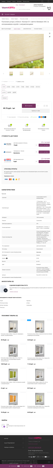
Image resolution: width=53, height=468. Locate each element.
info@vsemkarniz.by (37, 450)
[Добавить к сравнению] (49, 36)
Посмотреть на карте (33, 443)
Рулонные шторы (4, 302)
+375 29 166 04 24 (38, 4)
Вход (17, 4)
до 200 (14, 92)
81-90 (27, 86)
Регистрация (22, 4)
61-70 (18, 86)
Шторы (28, 302)
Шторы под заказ (4, 305)
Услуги (13, 1)
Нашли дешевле (12, 117)
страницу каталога (25, 287)
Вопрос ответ (26, 1)
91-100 (32, 86)
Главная (3, 1)
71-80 (22, 86)
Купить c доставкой (44, 145)
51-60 (13, 86)
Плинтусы (2, 307)
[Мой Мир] (43, 117)
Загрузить (38, 252)
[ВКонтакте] (39, 117)
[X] (45, 117)
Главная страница (14, 291)
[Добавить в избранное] (49, 33)
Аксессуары (29, 305)
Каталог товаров (10, 14)
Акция (1, 300)
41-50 (8, 86)
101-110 (38, 86)
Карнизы (28, 300)
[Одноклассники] (41, 117)
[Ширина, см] (6, 258)
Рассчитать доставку (24, 117)
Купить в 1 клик (36, 110)
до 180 (9, 92)
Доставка (19, 1)
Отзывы (9, 1)
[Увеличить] (26, 51)
